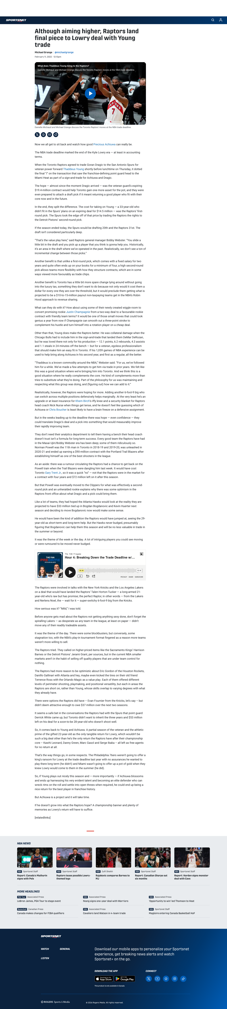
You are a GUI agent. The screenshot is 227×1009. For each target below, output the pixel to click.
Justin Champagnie (78, 312)
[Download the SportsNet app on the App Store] (104, 978)
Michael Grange (43, 52)
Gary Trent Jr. (53, 472)
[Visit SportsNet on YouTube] (157, 978)
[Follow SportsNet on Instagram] (175, 978)
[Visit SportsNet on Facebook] (166, 978)
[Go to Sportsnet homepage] (16, 20)
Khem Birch (83, 401)
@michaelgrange (64, 52)
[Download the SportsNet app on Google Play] (124, 978)
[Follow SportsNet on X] (149, 978)
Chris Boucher (58, 409)
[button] (212, 20)
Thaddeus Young (73, 169)
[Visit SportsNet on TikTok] (183, 978)
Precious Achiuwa (104, 144)
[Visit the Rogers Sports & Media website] (55, 1002)
